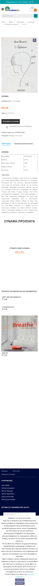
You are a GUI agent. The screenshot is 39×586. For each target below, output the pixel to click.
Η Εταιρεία (4, 471)
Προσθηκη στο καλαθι (11, 121)
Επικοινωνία (16, 471)
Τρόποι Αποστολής (7, 496)
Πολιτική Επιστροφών (8, 499)
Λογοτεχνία (31, 22)
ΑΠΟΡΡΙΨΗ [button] (19, 583)
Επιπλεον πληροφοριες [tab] (23, 144)
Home (3, 22)
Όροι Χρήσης (5, 485)
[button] (34, 40)
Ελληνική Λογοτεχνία (11, 24)
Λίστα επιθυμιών (23, 2)
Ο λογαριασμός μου (12, 2)
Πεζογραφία (20, 22)
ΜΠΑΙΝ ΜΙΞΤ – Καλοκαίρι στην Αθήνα (25, 458)
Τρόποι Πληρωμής (7, 491)
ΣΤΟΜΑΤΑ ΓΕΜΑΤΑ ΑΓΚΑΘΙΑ (19, 248)
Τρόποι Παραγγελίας (7, 494)
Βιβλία (11, 22)
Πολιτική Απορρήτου (8, 488)
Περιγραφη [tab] (6, 144)
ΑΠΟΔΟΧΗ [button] (19, 580)
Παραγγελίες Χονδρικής (8, 474)
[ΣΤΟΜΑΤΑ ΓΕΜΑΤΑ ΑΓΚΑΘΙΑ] (19, 237)
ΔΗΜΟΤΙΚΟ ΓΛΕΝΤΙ (19, 393)
